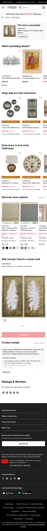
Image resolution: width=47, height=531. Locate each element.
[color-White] (17, 248)
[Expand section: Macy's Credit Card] (23, 416)
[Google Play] (24, 493)
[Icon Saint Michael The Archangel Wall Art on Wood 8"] (32, 61)
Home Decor (16, 17)
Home (8, 17)
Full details (23, 36)
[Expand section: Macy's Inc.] (23, 428)
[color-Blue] (25, 248)
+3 (35, 248)
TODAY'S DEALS (7, 2)
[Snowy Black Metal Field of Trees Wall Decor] (12, 61)
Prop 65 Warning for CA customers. (17, 372)
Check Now (26, 465)
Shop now (37, 14)
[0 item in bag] (43, 7)
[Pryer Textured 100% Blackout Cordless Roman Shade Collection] (10, 213)
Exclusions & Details (16, 465)
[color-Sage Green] (32, 248)
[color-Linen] (29, 248)
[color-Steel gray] (14, 248)
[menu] (3, 7)
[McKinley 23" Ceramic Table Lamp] (12, 164)
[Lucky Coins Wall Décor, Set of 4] (12, 108)
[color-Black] (7, 248)
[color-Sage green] (10, 248)
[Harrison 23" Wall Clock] (32, 164)
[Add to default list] (19, 51)
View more (6, 372)
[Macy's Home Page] (11, 7)
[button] (23, 299)
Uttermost (21, 28)
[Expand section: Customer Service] (23, 410)
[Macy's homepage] (2, 17)
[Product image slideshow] (23, 299)
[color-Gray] (22, 248)
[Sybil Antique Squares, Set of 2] (32, 108)
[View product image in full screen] (4, 320)
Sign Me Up (23, 444)
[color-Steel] (3, 248)
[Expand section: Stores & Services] (23, 422)
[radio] (3, 248)
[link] (12, 80)
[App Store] (8, 493)
